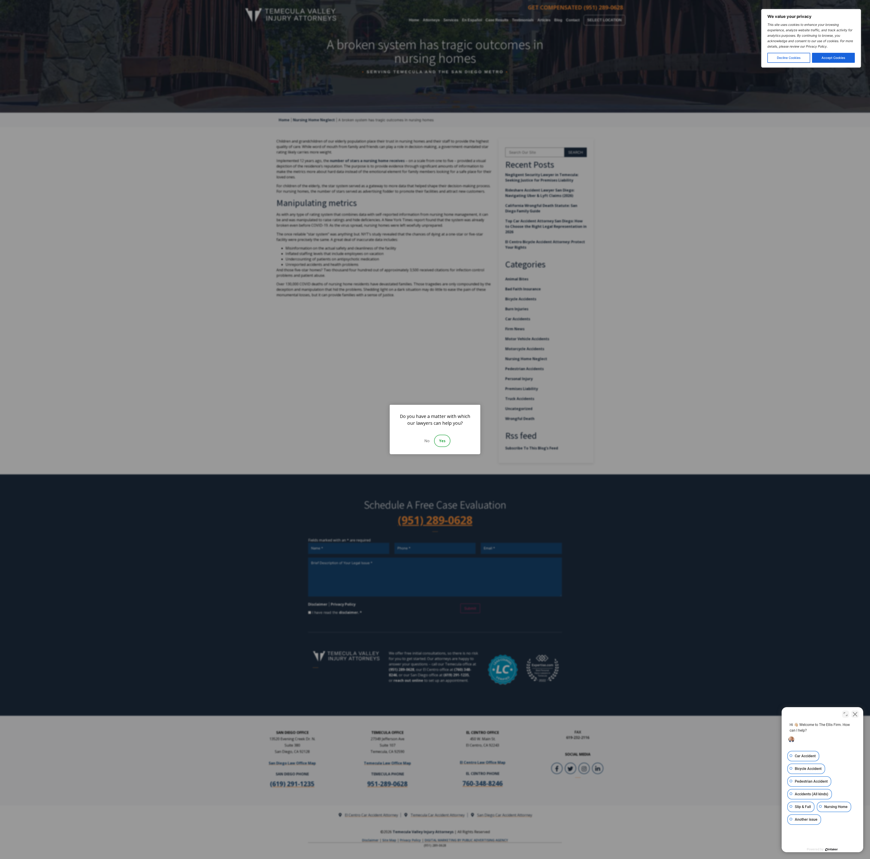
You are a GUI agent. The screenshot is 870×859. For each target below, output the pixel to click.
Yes (442, 440)
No (427, 440)
